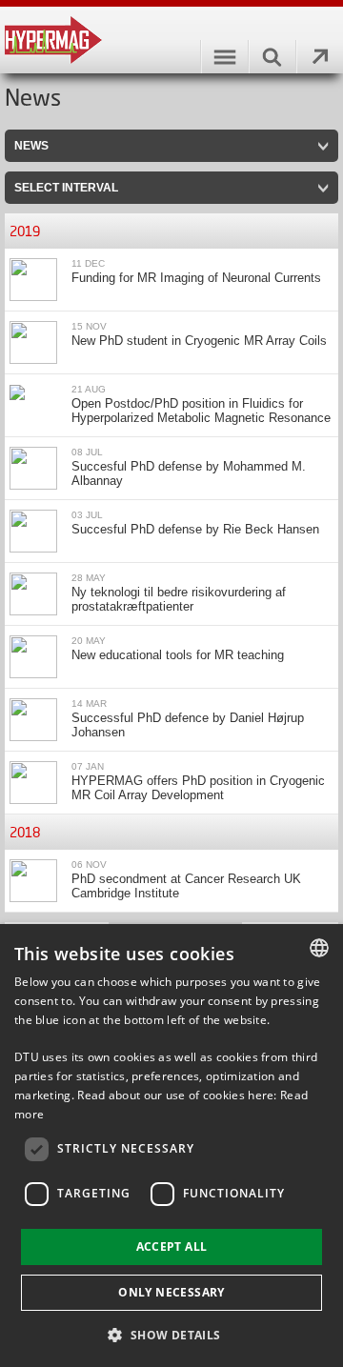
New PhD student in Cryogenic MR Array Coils (199, 340)
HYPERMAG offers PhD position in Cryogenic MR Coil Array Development (198, 788)
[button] (171, 1334)
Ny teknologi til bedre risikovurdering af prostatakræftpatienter (178, 599)
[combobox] (319, 947)
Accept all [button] (172, 1246)
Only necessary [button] (171, 1292)
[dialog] (171, 1145)
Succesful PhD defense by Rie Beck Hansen (195, 529)
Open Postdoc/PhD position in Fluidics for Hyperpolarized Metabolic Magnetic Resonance (201, 410)
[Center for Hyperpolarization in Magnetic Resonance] (171, 40)
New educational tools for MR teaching (177, 655)
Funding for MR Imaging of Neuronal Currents (196, 278)
